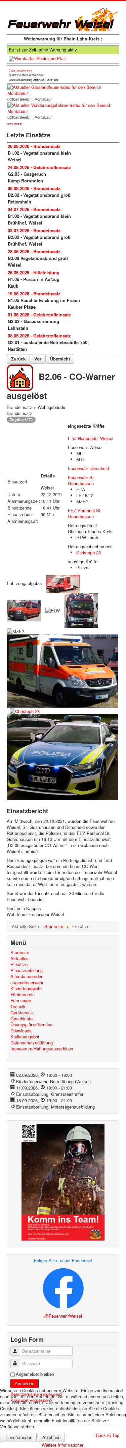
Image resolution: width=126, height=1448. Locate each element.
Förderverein (22, 995)
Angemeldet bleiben (35, 1374)
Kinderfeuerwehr (26, 989)
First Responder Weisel (90, 438)
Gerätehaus (21, 1013)
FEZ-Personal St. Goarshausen (85, 513)
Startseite (19, 953)
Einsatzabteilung (26, 971)
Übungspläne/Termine (31, 1025)
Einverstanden (18, 1437)
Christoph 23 (88, 552)
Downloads (21, 1031)
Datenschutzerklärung (31, 1043)
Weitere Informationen (63, 1445)
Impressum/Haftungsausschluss (41, 1049)
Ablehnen (51, 1437)
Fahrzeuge (20, 1001)
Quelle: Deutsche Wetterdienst (26, 75)
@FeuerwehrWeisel (63, 1316)
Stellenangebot (24, 1037)
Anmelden (24, 1383)
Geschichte (21, 1019)
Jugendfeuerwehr (26, 983)
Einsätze (19, 965)
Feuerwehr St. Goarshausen (81, 480)
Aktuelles (19, 959)
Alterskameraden (26, 977)
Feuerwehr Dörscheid (88, 468)
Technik (18, 1007)
